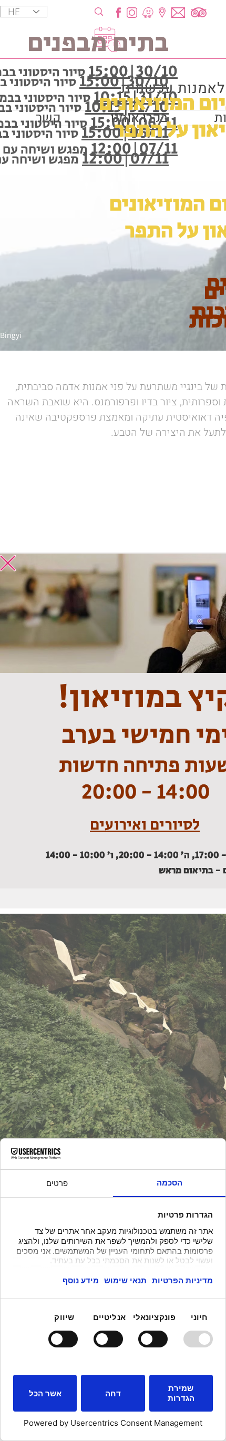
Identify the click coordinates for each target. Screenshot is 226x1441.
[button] (8, 563)
